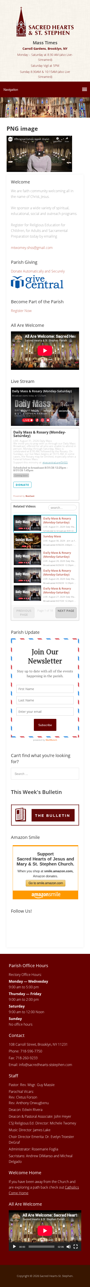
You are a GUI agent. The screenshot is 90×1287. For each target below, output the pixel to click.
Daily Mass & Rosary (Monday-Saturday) (57, 520)
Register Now (21, 310)
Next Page (66, 611)
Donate (22, 485)
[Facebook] (15, 926)
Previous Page (23, 613)
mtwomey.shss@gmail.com (32, 247)
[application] (45, 1230)
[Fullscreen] (75, 1246)
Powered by (23, 495)
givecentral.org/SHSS (55, 462)
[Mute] (68, 1246)
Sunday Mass (52, 536)
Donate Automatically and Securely (38, 271)
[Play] (14, 1246)
